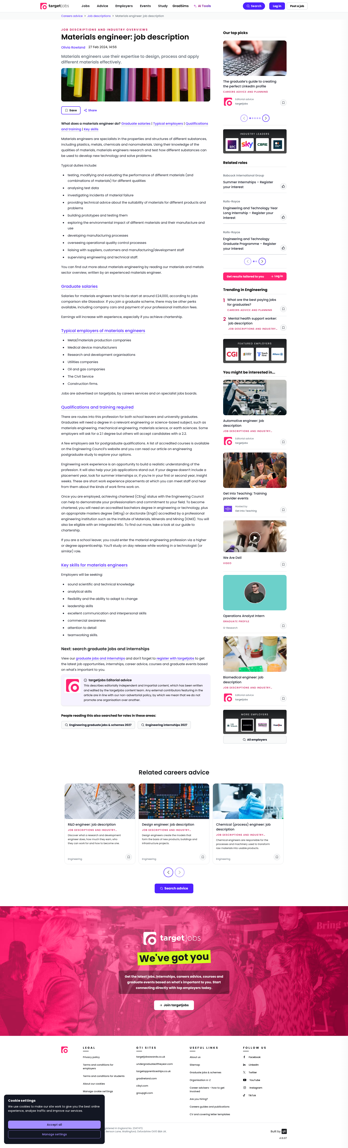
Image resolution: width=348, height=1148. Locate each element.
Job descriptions (99, 16)
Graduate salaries (136, 123)
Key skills (91, 129)
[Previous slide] (168, 872)
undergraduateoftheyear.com (154, 1064)
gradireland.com (146, 1078)
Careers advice (72, 16)
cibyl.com (142, 1086)
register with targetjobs (175, 658)
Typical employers (168, 123)
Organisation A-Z (200, 1080)
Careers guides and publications (210, 1107)
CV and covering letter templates (210, 1114)
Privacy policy (91, 1057)
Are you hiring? (199, 1099)
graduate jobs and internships (100, 658)
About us (195, 1057)
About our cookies (94, 1084)
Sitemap (195, 1065)
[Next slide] (265, 118)
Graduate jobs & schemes (205, 1072)
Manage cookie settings (98, 1091)
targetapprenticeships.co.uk (153, 1071)
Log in (277, 6)
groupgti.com (144, 1093)
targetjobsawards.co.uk (150, 1057)
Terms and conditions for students (104, 1076)
